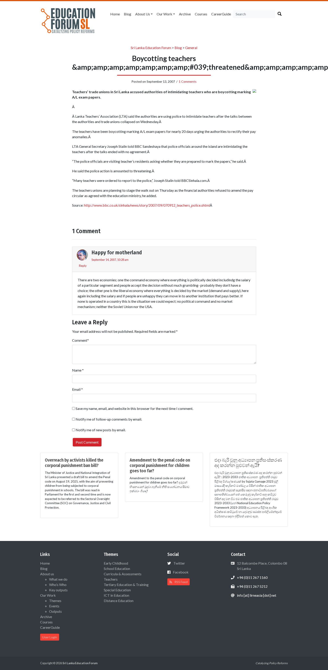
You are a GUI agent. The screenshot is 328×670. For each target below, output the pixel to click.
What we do (58, 579)
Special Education (117, 590)
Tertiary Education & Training (126, 584)
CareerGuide (221, 14)
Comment (79, 340)
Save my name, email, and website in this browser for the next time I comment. (134, 408)
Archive (185, 14)
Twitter (179, 563)
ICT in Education (116, 595)
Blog (127, 14)
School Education (117, 568)
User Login (49, 637)
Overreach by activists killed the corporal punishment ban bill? (74, 462)
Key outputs (58, 590)
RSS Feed (181, 582)
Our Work (164, 14)
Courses (201, 14)
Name (76, 370)
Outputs (55, 611)
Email (76, 389)
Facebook (181, 572)
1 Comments (188, 81)
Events (54, 606)
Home (115, 14)
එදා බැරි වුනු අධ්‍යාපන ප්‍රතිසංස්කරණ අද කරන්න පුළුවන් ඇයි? (248, 462)
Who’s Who (57, 584)
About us (142, 14)
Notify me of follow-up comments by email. (109, 419)
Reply (83, 265)
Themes (55, 600)
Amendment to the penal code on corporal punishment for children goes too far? (160, 465)
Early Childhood (116, 563)
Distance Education (118, 600)
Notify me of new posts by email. (101, 430)
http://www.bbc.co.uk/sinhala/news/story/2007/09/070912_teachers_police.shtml (147, 205)
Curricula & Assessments (122, 574)
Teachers (111, 579)
